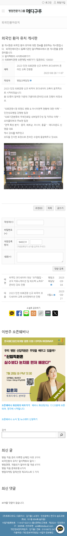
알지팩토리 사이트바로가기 (17, 56)
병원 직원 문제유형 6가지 (14, 468)
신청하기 (33, 419)
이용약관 (17, 532)
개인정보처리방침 (30, 532)
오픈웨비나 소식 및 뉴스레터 (15, 419)
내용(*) (7, 256)
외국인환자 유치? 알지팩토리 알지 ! (19, 461)
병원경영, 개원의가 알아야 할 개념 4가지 (21, 464)
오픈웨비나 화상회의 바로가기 (16, 405)
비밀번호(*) (8, 232)
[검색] (61, 435)
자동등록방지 (8, 243)
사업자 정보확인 (46, 532)
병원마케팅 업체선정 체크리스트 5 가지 (20, 472)
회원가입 (61, 2)
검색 (4, 430)
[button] (23, 80)
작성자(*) (8, 222)
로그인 (48, 2)
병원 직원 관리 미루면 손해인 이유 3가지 (21, 457)
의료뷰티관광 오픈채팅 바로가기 (20, 59)
